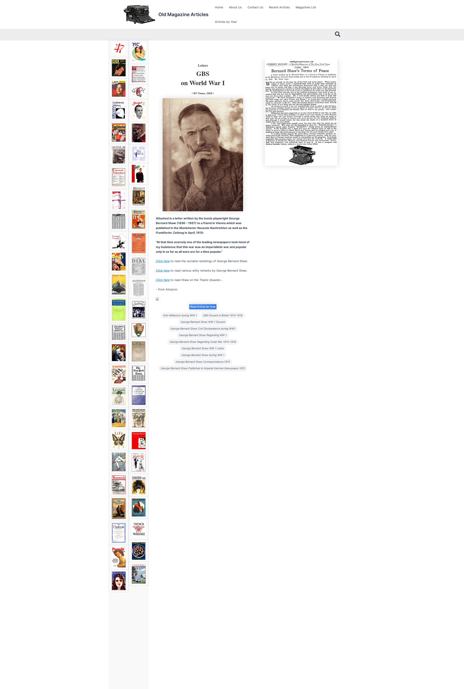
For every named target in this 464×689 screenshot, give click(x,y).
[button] (338, 35)
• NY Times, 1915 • (203, 93)
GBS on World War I (203, 78)
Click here (163, 270)
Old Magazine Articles (183, 14)
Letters (203, 65)
